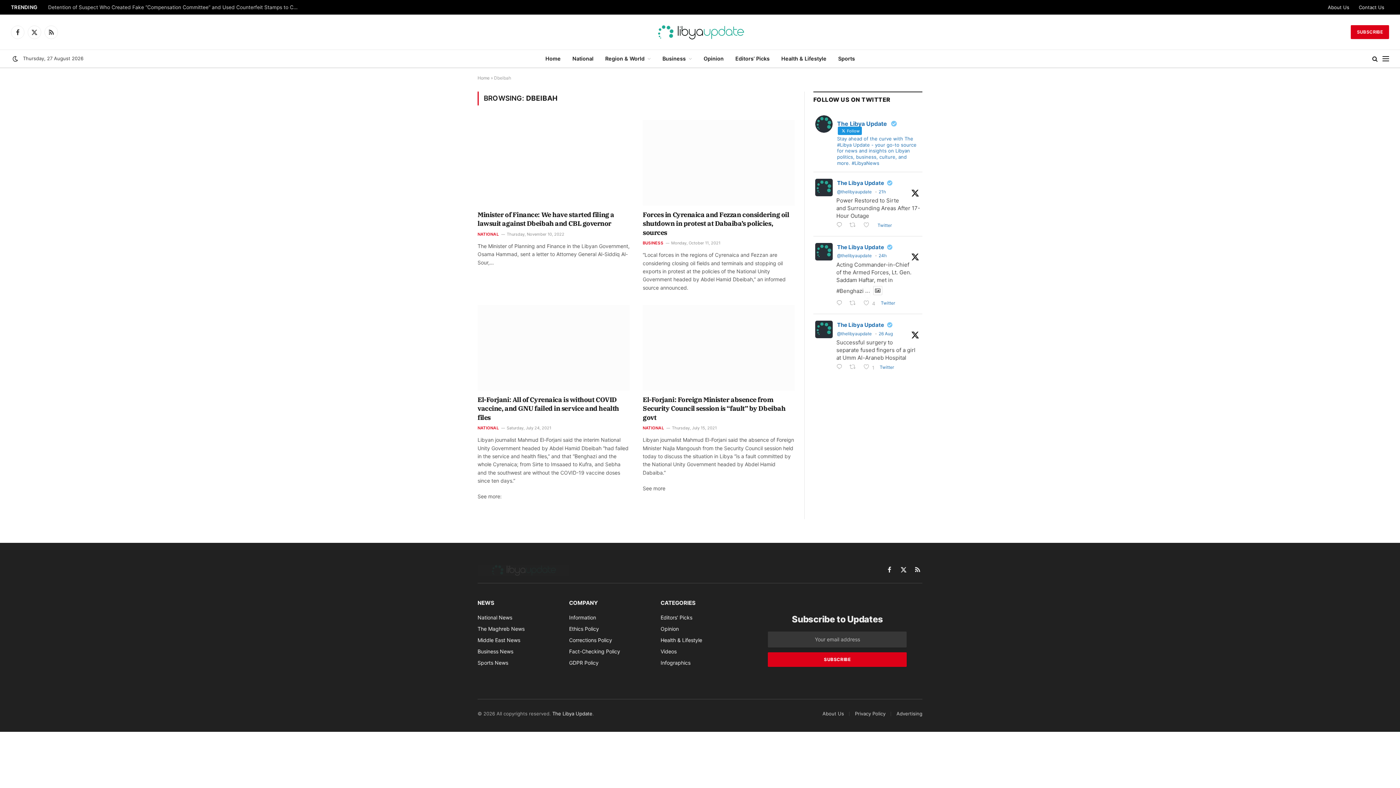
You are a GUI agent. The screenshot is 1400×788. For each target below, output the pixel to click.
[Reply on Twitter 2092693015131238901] (841, 226)
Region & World (625, 58)
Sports (846, 58)
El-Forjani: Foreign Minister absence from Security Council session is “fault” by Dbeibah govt (714, 408)
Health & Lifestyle (804, 58)
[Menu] (1385, 59)
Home (553, 58)
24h (883, 255)
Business (674, 58)
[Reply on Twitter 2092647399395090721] (841, 304)
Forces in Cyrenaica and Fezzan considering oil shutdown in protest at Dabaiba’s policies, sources (716, 223)
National (583, 58)
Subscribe (1370, 32)
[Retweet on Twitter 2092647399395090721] (855, 304)
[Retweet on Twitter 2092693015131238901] (855, 226)
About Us (1338, 7)
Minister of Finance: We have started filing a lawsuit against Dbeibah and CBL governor (546, 219)
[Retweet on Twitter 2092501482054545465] (855, 367)
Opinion (714, 58)
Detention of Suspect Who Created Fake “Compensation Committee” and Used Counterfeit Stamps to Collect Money (175, 7)
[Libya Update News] (700, 32)
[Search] (1375, 59)
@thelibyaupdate (854, 191)
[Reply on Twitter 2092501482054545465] (841, 367)
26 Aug (886, 333)
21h (882, 191)
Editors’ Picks (752, 58)
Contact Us (1371, 7)
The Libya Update (860, 182)
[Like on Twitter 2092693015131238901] (869, 226)
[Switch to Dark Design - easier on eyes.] (15, 59)
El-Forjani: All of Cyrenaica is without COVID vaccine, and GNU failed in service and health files (548, 408)
